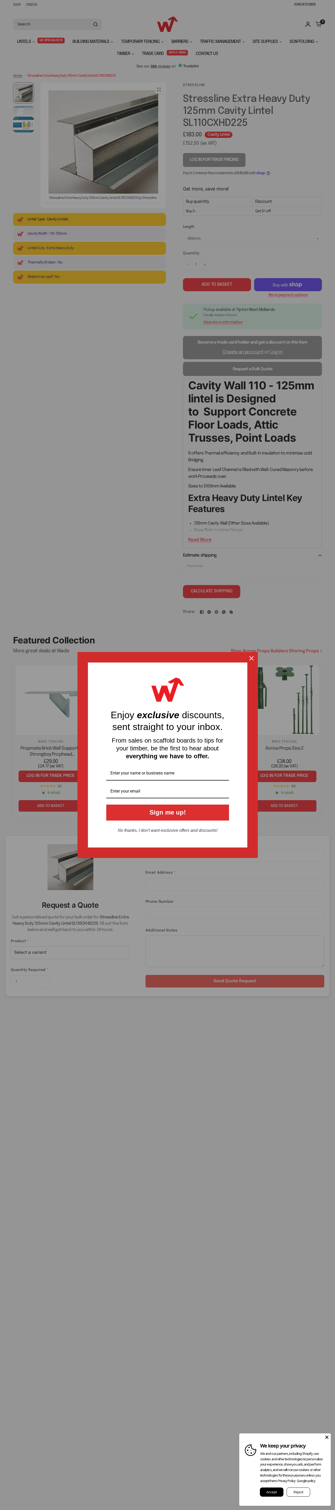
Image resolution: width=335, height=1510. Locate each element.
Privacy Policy (286, 1480)
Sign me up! (167, 812)
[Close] (251, 658)
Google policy (306, 1480)
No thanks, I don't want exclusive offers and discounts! (167, 830)
